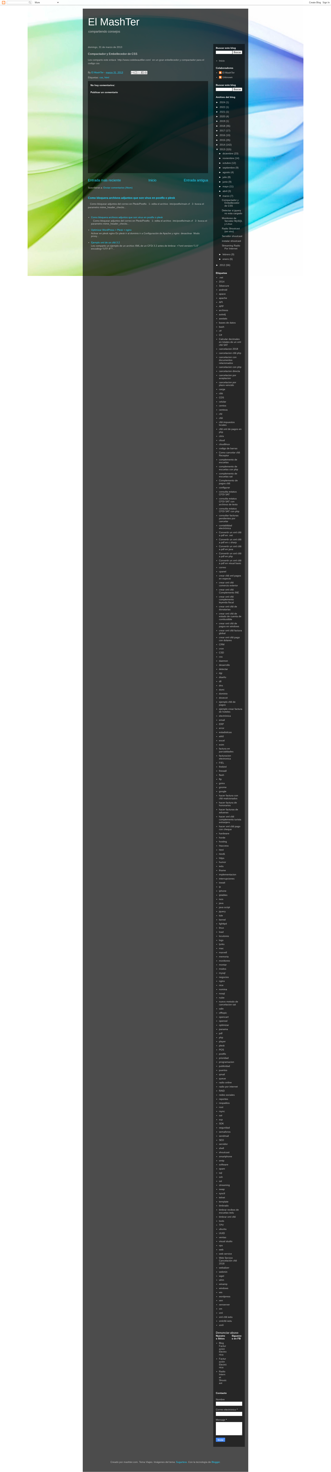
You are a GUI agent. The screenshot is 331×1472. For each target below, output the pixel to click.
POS (221, 1049)
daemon (223, 660)
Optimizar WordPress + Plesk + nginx (111, 229)
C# (220, 335)
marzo (226, 196)
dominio (223, 693)
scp (221, 1119)
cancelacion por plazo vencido (227, 384)
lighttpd (223, 923)
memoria (224, 956)
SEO (221, 1140)
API (221, 302)
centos (222, 405)
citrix (221, 436)
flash (221, 775)
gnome (223, 787)
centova (223, 409)
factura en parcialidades (226, 750)
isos (221, 899)
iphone (222, 890)
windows (223, 1288)
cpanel (222, 571)
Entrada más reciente (104, 180)
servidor (223, 1144)
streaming (224, 1185)
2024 (223, 102)
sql (220, 1172)
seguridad (224, 1127)
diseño (222, 677)
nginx (222, 981)
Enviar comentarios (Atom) (118, 187)
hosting (223, 841)
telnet (222, 1197)
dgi (220, 673)
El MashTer (113, 22)
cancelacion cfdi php (230, 353)
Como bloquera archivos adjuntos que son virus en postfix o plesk (131, 197)
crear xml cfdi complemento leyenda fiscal (226, 599)
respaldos (224, 1103)
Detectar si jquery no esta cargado (232, 212)
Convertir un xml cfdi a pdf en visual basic (230, 562)
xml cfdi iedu (226, 1317)
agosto (227, 172)
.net (221, 277)
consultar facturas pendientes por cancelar (228, 518)
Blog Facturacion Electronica (223, 1349)
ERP (221, 724)
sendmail (224, 1136)
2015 (223, 140)
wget (221, 1276)
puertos (223, 1070)
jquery (222, 911)
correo (222, 567)
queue (222, 1078)
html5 (222, 854)
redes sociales (227, 1094)
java (221, 903)
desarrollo (224, 665)
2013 (223, 149)
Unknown (227, 77)
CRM (221, 644)
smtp (221, 1160)
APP (221, 306)
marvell (223, 952)
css (101, 77)
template (223, 1201)
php (221, 1037)
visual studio (225, 1241)
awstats (223, 318)
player (222, 1041)
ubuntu (223, 1229)
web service (225, 1253)
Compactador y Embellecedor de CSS (230, 203)
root (221, 1107)
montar (223, 964)
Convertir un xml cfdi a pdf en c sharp (230, 541)
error (221, 728)
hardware (224, 833)
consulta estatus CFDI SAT (228, 493)
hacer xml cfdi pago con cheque (229, 828)
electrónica (225, 715)
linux (221, 927)
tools (221, 1221)
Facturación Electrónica (223, 1363)
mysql (222, 973)
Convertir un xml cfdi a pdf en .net (230, 534)
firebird (223, 766)
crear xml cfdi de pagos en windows (229, 625)
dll (220, 681)
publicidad (224, 1066)
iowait (222, 882)
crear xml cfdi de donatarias (228, 608)
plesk (222, 1045)
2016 (223, 135)
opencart (224, 1017)
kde (221, 915)
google (222, 791)
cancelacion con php (230, 367)
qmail (222, 1074)
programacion (226, 1062)
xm (220, 1308)
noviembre (229, 158)
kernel (222, 919)
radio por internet (228, 1086)
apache (223, 298)
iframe (222, 870)
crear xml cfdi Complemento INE (229, 591)
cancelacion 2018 (228, 348)
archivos (223, 310)
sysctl (222, 1193)
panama (223, 1029)
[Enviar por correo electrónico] (132, 72)
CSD (221, 652)
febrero (227, 254)
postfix (222, 1053)
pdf (220, 1033)
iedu (221, 866)
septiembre (229, 167)
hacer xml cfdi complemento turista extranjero (230, 819)
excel (222, 740)
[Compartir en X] (139, 72)
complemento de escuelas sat (228, 475)
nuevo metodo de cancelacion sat (228, 1003)
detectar (223, 669)
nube (221, 997)
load (221, 932)
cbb (221, 393)
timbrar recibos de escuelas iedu (229, 1211)
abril (225, 191)
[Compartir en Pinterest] (145, 72)
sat (220, 1115)
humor (222, 862)
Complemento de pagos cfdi (228, 482)
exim (221, 744)
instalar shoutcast (231, 241)
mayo (226, 186)
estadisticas (225, 732)
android (223, 289)
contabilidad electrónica (225, 527)
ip (220, 886)
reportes (223, 1099)
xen (221, 1300)
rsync (222, 1111)
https (221, 858)
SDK (221, 1123)
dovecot (223, 697)
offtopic (223, 1012)
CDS (221, 397)
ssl (220, 1181)
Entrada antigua (196, 180)
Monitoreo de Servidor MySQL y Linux (232, 221)
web (221, 1249)
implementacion (227, 874)
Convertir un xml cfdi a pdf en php (230, 555)
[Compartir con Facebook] (142, 72)
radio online (225, 1082)
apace (222, 293)
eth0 (221, 736)
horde (222, 837)
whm (221, 1280)
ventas (222, 1237)
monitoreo (224, 960)
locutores (224, 936)
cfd (220, 413)
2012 (223, 265)
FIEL (221, 762)
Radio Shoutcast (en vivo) (231, 230)
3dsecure (224, 285)
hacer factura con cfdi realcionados (228, 797)
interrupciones (226, 878)
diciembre (228, 153)
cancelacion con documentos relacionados (228, 360)
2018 (223, 126)
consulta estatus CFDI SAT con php (229, 510)
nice (221, 985)
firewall (223, 770)
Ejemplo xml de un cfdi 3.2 (105, 242)
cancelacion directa (229, 371)
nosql (222, 993)
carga (222, 389)
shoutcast (224, 1152)
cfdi (221, 418)
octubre (227, 163)
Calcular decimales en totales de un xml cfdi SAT (230, 342)
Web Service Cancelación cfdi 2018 (228, 1260)
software (223, 1164)
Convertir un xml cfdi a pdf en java (230, 548)
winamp (223, 1284)
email (222, 720)
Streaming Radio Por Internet (231, 247)
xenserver (224, 1304)
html (106, 77)
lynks (221, 944)
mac (221, 948)
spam (222, 1168)
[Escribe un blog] (136, 72)
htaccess (224, 845)
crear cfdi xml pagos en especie (230, 577)
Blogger (216, 1462)
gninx (222, 783)
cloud (222, 440)
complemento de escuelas (228, 461)
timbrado (224, 1205)
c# (220, 330)
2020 (223, 116)
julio (225, 177)
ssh (221, 1177)
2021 (223, 111)
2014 (223, 144)
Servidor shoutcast (232, 236)
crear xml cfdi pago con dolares (229, 639)
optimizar (224, 1025)
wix (220, 1292)
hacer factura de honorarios (228, 804)
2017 (223, 130)
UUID (222, 1233)
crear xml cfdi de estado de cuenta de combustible (230, 616)
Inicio (152, 180)
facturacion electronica (225, 757)
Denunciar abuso (227, 1332)
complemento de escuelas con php (228, 468)
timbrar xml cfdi (227, 1216)
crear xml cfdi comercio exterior (228, 584)
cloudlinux (224, 444)
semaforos (224, 1131)
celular (222, 401)
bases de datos (227, 322)
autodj (222, 314)
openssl (223, 1021)
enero (226, 259)
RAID (222, 1090)
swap (222, 1189)
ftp (220, 779)
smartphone (225, 1156)
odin (221, 1008)
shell (221, 1148)
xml (221, 1312)
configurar (224, 487)
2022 (223, 107)
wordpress (224, 1296)
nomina (223, 989)
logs (221, 940)
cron (221, 648)
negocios (224, 977)
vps (221, 1245)
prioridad (224, 1058)
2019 (223, 121)
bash (221, 326)
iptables (223, 895)
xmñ (221, 1325)
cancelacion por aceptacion (227, 377)
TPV (221, 1225)
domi (221, 689)
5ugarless (181, 1462)
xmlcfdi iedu (225, 1321)
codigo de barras (228, 448)
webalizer (224, 1267)
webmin (223, 1271)
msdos (222, 968)
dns (221, 685)
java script (224, 907)
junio (225, 181)
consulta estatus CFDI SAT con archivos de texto (228, 501)
